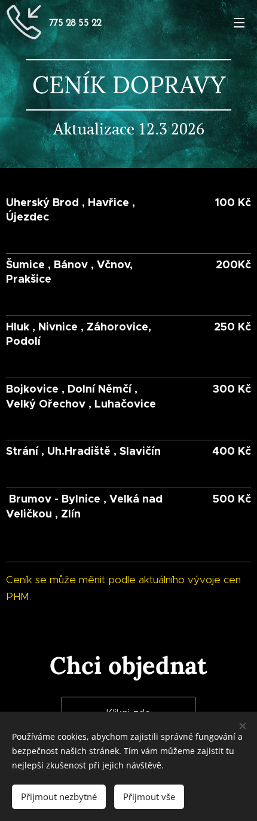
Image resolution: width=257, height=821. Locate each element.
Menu (239, 22)
